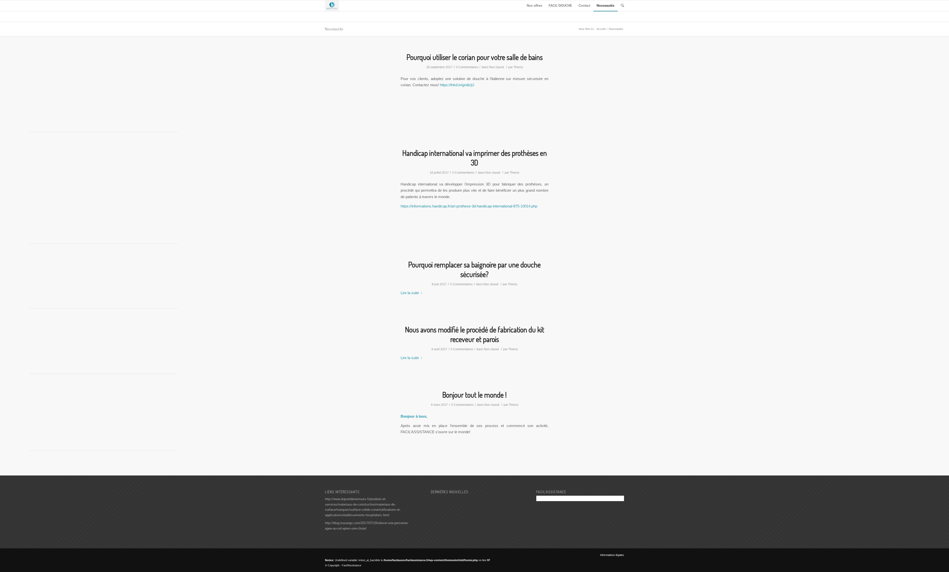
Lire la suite (410, 293)
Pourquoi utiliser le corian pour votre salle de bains (475, 57)
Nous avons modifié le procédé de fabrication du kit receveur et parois (474, 334)
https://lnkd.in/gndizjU (457, 85)
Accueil (601, 28)
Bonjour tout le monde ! (474, 394)
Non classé (496, 67)
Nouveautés (334, 28)
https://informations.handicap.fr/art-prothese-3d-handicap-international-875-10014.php (469, 206)
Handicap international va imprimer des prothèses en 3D (474, 157)
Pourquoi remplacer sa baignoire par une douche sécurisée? (474, 269)
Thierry (518, 67)
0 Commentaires (467, 67)
